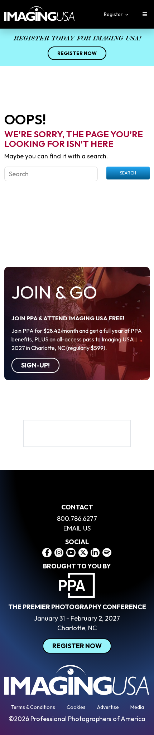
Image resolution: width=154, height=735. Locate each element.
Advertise (108, 707)
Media (137, 707)
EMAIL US (77, 528)
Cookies (76, 707)
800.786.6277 (77, 518)
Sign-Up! (35, 365)
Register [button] (114, 14)
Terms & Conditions (33, 707)
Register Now (77, 53)
